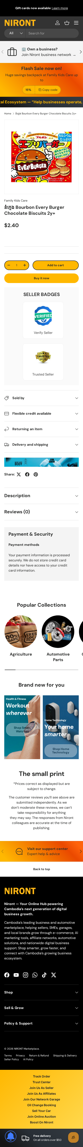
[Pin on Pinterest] (35, 474)
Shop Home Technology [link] (60, 750)
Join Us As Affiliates (41, 1093)
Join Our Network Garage (41, 1099)
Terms (8, 1055)
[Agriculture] (20, 631)
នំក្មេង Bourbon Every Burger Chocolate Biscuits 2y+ (45, 113)
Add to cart (55, 265)
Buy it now (41, 278)
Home (7, 113)
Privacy (20, 1055)
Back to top (41, 869)
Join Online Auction (41, 1116)
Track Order (41, 1076)
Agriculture (21, 654)
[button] (67, 22)
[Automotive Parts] (58, 631)
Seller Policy (11, 1059)
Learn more (60, 8)
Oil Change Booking (41, 1105)
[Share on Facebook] (27, 474)
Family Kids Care (15, 200)
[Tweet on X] (18, 474)
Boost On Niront (41, 1122)
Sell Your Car (41, 1111)
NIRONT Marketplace (26, 1048)
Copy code (49, 90)
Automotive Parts (58, 657)
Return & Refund (39, 1055)
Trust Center (42, 1082)
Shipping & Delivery (65, 1055)
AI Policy (28, 1059)
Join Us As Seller (41, 1088)
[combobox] (41, 33)
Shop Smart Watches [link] (22, 729)
